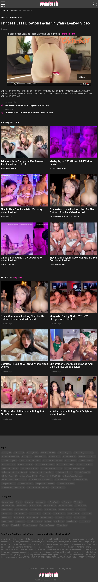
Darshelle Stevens (66, 510)
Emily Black (7, 513)
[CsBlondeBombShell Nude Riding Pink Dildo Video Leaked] (24, 392)
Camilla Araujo (50, 506)
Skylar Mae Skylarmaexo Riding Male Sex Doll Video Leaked (73, 259)
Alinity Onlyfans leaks (11, 457)
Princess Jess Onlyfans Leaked (44, 94)
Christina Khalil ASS (85, 464)
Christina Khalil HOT (10, 468)
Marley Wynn (55, 168)
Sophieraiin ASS (81, 480)
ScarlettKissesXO (35, 521)
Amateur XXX (71, 461)
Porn (3, 168)
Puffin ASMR (80, 517)
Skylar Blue (60, 521)
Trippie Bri (16, 525)
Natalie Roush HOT (10, 476)
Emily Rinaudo (21, 513)
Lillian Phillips (60, 513)
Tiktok (5, 525)
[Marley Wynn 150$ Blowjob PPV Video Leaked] (73, 142)
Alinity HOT (20, 453)
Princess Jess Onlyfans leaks (77, 94)
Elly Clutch (81, 510)
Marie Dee (87, 513)
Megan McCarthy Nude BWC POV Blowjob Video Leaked (69, 318)
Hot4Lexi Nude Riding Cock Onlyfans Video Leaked (71, 413)
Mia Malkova (33, 517)
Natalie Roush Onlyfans (73, 476)
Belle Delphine (8, 506)
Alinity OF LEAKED (48, 453)
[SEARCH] (95, 4)
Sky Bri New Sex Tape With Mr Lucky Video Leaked (21, 211)
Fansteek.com (67, 33)
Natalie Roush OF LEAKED (50, 476)
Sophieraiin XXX (59, 487)
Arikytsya (67, 502)
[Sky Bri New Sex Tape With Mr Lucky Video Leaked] (24, 190)
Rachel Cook (8, 521)
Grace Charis (35, 513)
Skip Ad (82, 77)
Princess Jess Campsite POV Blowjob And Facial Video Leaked (22, 163)
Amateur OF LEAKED (87, 457)
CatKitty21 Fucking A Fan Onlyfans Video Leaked (24, 365)
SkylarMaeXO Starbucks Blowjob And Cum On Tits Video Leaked (71, 365)
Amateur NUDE (70, 457)
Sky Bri (9, 216)
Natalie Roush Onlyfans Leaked (14, 480)
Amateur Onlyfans (9, 461)
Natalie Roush (47, 517)
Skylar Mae (60, 265)
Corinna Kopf (37, 510)
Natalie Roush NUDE (29, 476)
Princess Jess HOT (32, 91)
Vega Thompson (30, 525)
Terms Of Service (48, 569)
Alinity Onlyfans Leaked (84, 453)
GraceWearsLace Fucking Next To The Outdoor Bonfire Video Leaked (72, 211)
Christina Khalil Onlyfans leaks (42, 472)
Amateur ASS (41, 457)
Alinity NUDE (33, 453)
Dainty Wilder (51, 510)
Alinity (20, 502)
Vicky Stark (62, 525)
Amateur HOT (55, 457)
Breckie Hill (22, 506)
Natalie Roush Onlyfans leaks (41, 480)
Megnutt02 (7, 517)
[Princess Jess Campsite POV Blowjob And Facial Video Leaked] (24, 142)
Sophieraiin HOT (9, 484)
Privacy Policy (64, 569)
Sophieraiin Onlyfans (66, 484)
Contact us (32, 569)
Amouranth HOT (9, 464)
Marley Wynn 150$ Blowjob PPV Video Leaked (71, 163)
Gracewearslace (57, 216)
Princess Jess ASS (11, 91)
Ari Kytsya (78, 502)
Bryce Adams (36, 506)
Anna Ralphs (54, 502)
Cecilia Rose (81, 506)
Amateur (30, 502)
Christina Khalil (22, 510)
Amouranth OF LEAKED (45, 464)
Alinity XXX (28, 457)
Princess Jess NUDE (53, 91)
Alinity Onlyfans (65, 453)
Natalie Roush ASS (83, 472)
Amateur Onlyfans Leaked (30, 461)
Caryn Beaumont (66, 506)
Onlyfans (70, 216)
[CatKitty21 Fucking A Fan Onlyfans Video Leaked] (24, 345)
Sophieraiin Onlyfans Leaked (13, 487)
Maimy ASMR (74, 513)
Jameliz (48, 513)
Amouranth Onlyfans (66, 464)
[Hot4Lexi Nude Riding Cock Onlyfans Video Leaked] (73, 392)
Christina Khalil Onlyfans (75, 468)
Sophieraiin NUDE (26, 484)
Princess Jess (12, 168)
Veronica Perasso (47, 525)
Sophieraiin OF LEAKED (45, 484)
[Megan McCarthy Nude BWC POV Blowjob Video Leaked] (73, 297)
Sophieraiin (72, 521)
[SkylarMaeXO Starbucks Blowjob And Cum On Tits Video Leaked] (73, 345)
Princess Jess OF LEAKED (78, 91)
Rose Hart (20, 521)
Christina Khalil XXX (65, 472)
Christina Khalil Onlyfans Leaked (15, 472)
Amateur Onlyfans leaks (53, 461)
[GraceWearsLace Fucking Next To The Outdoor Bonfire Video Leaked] (73, 190)
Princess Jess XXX (11, 96)
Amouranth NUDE (26, 464)
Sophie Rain (85, 521)
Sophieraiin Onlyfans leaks (38, 487)
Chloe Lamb (6, 265)
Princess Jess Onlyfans (14, 94)
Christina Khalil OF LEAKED (52, 468)
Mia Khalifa (20, 517)
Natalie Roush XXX (63, 480)
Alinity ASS (7, 453)
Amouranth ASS (86, 461)
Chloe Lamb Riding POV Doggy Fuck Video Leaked (21, 259)
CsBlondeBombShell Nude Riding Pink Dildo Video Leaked (22, 413)
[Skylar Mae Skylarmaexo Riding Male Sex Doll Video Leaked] (73, 238)
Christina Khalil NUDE (30, 468)
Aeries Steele (8, 502)
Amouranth (41, 502)
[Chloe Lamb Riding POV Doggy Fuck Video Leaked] (24, 238)
